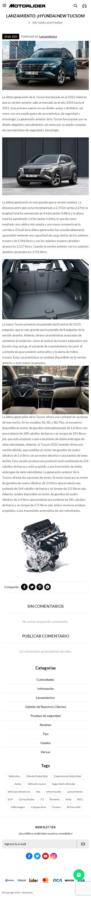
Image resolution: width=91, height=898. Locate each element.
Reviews (45, 725)
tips (38, 791)
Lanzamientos (48, 36)
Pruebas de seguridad (45, 716)
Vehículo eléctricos (19, 791)
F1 (42, 799)
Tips (45, 734)
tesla (68, 799)
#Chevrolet (73, 807)
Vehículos (14, 776)
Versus (45, 752)
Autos (18, 784)
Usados (45, 743)
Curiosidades (45, 679)
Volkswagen (18, 807)
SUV (10, 799)
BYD (79, 799)
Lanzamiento (74, 791)
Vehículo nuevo (37, 784)
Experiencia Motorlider (68, 776)
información (53, 791)
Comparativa (38, 807)
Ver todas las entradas (47, 22)
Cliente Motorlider (37, 776)
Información (45, 688)
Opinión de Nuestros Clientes (45, 707)
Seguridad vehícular (63, 784)
